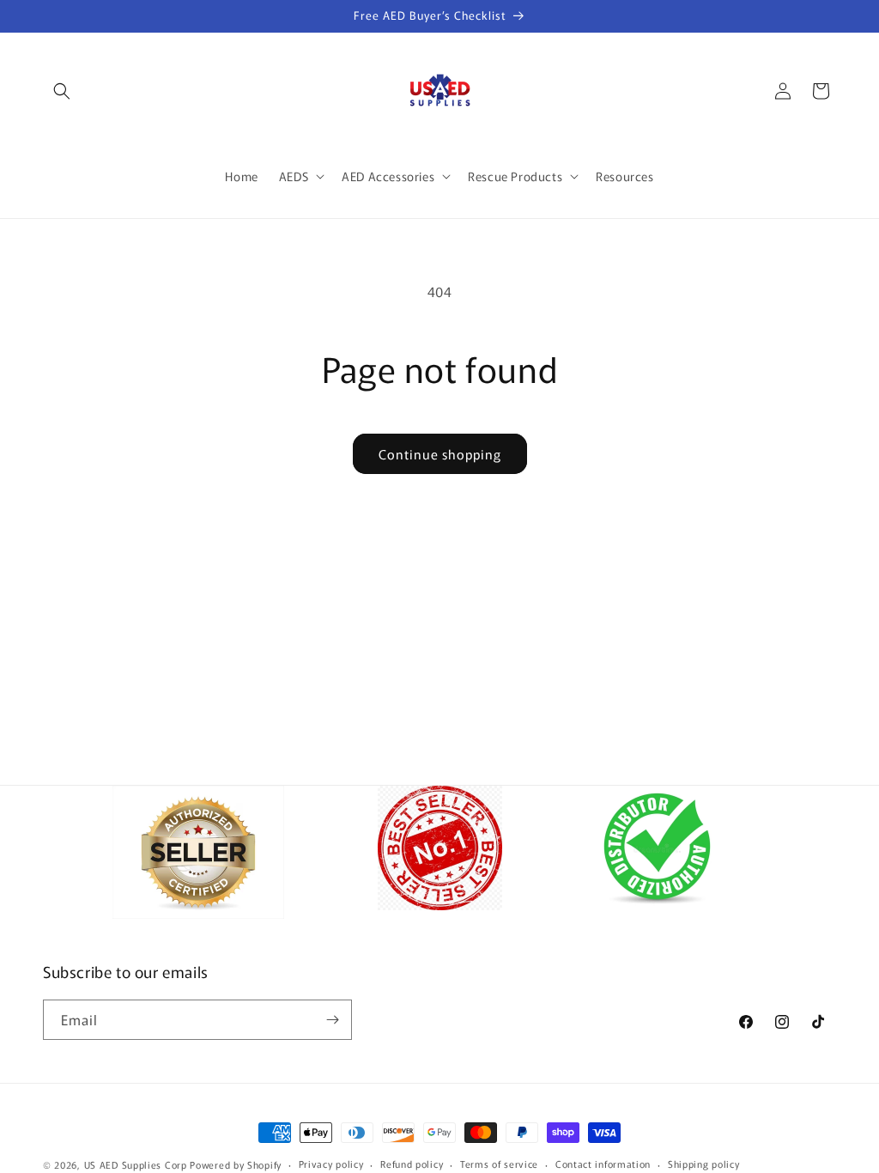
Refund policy (411, 1163)
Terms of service (499, 1163)
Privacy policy (331, 1163)
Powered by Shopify (236, 1164)
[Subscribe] (332, 1020)
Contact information (603, 1163)
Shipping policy (704, 1163)
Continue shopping (440, 454)
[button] (62, 91)
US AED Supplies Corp (135, 1164)
